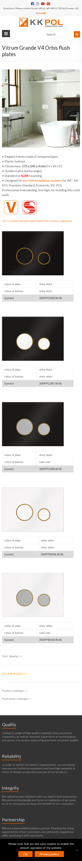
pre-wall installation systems (42, 180)
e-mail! (42, 13)
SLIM (24, 175)
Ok (25, 854)
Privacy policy (49, 854)
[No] (77, 850)
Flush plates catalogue (15, 698)
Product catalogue (13, 690)
